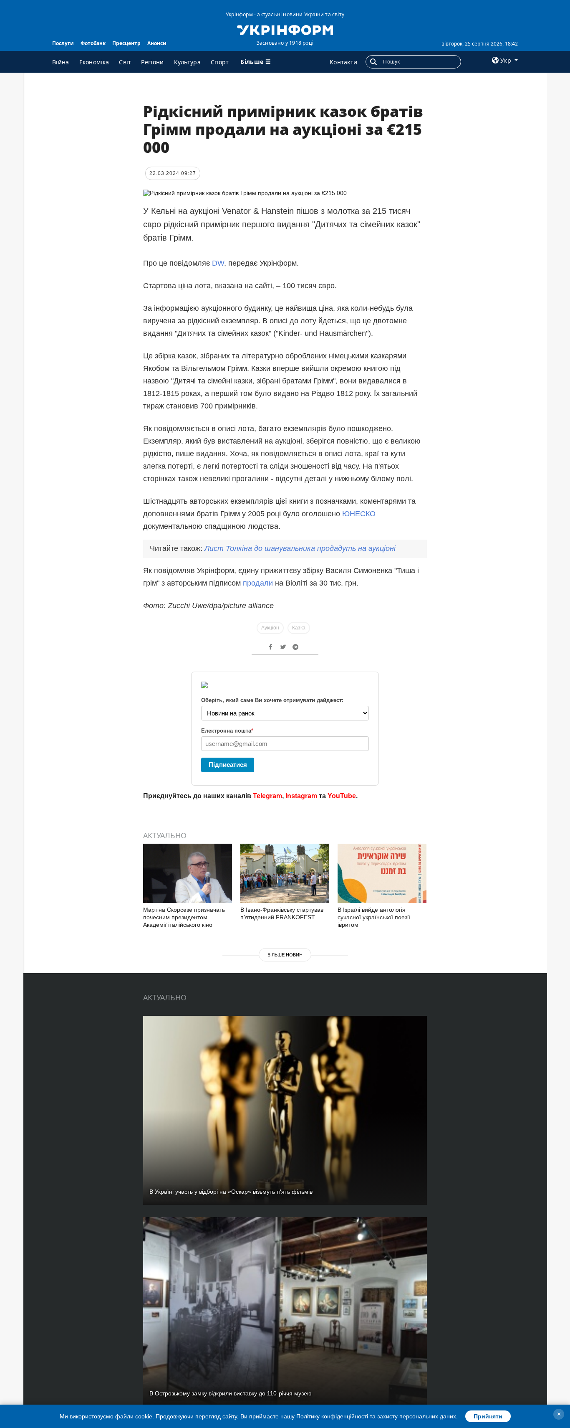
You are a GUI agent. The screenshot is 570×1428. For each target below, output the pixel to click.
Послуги (63, 43)
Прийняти (488, 1416)
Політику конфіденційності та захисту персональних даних (376, 1416)
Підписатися (228, 764)
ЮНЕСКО (359, 514)
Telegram (267, 795)
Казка (298, 628)
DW (218, 263)
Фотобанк (93, 43)
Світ (125, 62)
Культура (187, 62)
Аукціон (270, 628)
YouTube (342, 795)
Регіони (152, 62)
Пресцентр (126, 43)
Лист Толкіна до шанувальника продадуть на (300, 548)
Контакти (343, 62)
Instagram (301, 795)
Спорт (220, 62)
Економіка (94, 62)
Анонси (156, 43)
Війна (60, 62)
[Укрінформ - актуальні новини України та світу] (285, 29)
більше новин (285, 954)
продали (258, 583)
